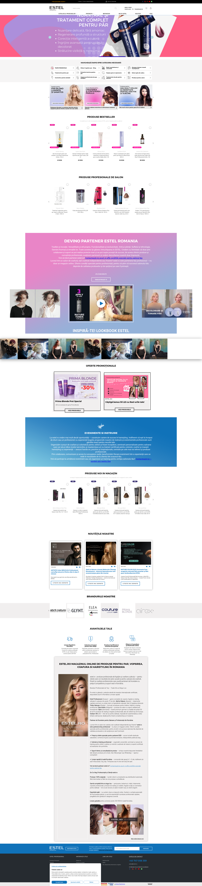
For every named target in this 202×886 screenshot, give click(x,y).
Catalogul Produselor (54, 860)
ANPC (104, 862)
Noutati (138, 13)
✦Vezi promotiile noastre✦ (58, 1)
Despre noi (78, 860)
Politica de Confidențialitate (106, 850)
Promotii (89, 13)
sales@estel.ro (133, 864)
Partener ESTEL (72, 848)
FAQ (151, 13)
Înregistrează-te (139, 9)
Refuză (91, 882)
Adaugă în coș (59, 167)
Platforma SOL (106, 860)
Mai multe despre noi (137, 839)
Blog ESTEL (123, 13)
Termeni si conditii (80, 862)
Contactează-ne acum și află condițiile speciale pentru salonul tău (114, 258)
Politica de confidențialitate (59, 866)
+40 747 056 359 (138, 861)
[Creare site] (150, 884)
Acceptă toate (59, 882)
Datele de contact (136, 856)
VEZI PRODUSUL (59, 218)
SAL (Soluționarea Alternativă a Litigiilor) (112, 864)
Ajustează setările (75, 882)
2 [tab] (102, 56)
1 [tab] (99, 56)
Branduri (106, 13)
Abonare (146, 848)
